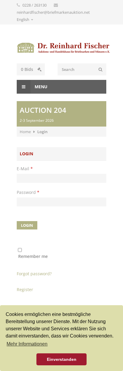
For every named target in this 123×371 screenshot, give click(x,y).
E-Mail (25, 168)
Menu (40, 86)
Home (25, 131)
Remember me (33, 256)
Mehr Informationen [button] (27, 343)
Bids (27, 69)
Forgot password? (34, 273)
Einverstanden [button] (61, 359)
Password (28, 192)
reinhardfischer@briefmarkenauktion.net (53, 12)
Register (25, 289)
